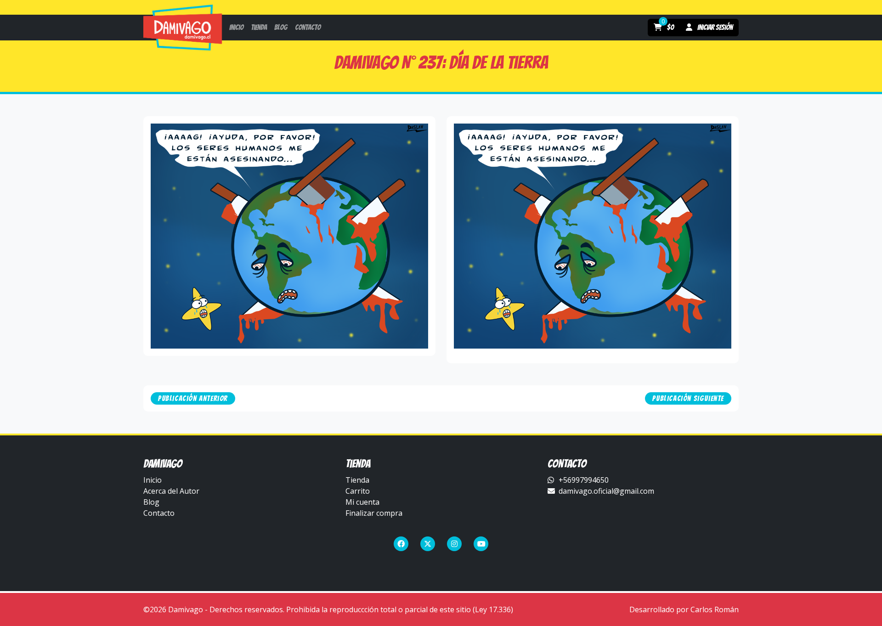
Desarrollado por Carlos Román (684, 609)
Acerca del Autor (171, 491)
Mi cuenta (362, 502)
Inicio (152, 480)
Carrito (357, 491)
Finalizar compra (373, 513)
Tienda (357, 480)
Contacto (159, 513)
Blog (151, 502)
